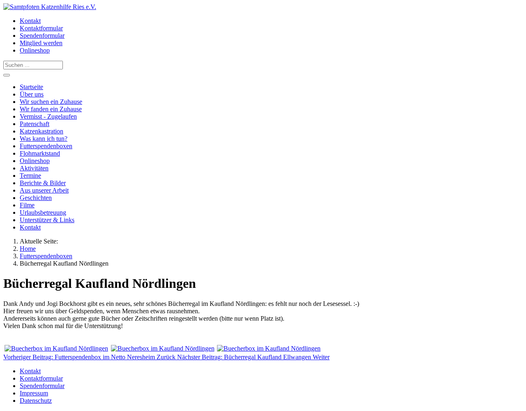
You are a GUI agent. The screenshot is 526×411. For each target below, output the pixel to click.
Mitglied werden (41, 42)
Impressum (34, 393)
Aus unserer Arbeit (44, 190)
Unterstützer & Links (47, 219)
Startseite (31, 86)
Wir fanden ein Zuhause (51, 109)
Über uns (32, 94)
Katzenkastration (41, 131)
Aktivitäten (34, 168)
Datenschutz (36, 400)
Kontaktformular (41, 28)
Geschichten (36, 197)
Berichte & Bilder (43, 182)
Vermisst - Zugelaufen (48, 116)
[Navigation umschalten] (6, 75)
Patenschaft (34, 123)
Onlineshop (35, 50)
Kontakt (30, 20)
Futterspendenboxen (46, 145)
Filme (27, 205)
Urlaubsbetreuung (43, 212)
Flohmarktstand (40, 153)
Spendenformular (42, 35)
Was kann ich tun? (43, 138)
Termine (30, 175)
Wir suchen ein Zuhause (51, 101)
